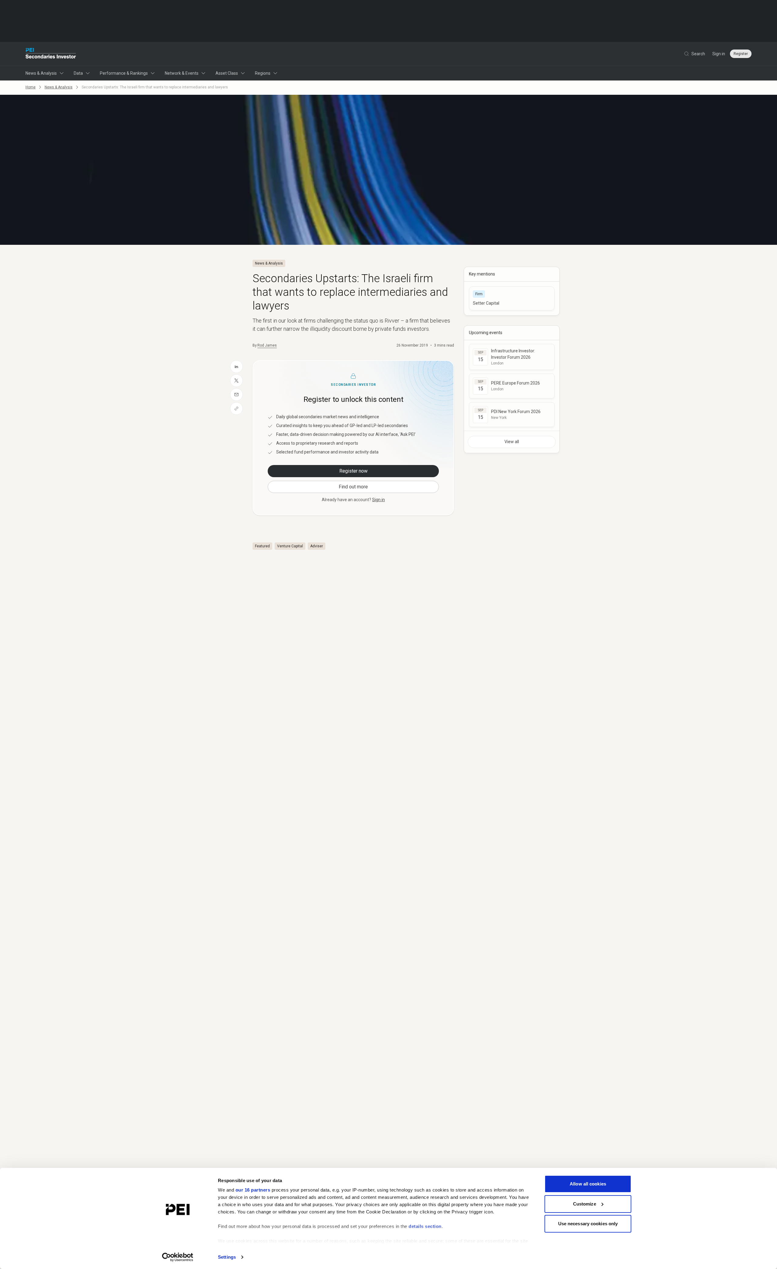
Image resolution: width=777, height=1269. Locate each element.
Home (30, 87)
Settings (227, 1257)
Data (78, 73)
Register (741, 54)
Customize (584, 1203)
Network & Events (181, 73)
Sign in (718, 53)
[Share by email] (236, 394)
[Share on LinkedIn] (236, 366)
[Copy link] (236, 408)
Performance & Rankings (124, 73)
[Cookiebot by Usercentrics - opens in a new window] (177, 1257)
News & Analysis (41, 73)
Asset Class (226, 73)
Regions (262, 73)
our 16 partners (253, 1189)
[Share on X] (236, 380)
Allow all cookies (588, 1183)
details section (425, 1226)
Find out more (353, 487)
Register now (353, 471)
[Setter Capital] (511, 298)
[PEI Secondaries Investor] (50, 54)
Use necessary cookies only (588, 1223)
